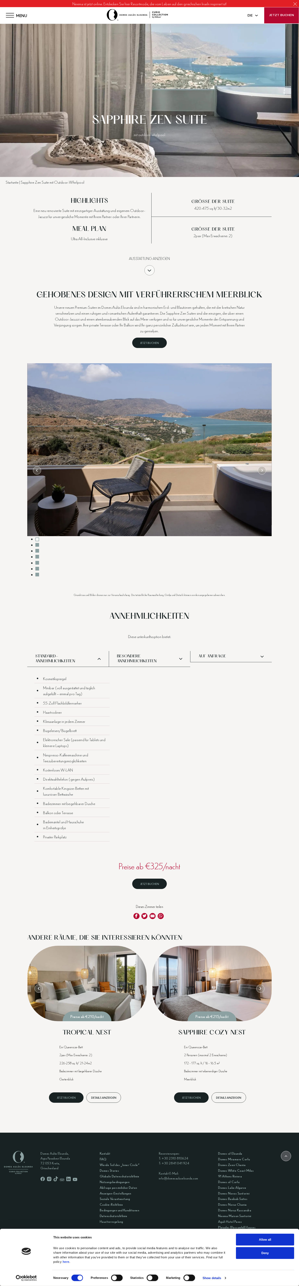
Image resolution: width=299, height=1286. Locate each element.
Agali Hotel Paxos (230, 1221)
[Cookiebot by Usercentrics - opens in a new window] (26, 1278)
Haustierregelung (111, 1221)
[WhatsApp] (161, 916)
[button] (68, 659)
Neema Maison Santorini (234, 1216)
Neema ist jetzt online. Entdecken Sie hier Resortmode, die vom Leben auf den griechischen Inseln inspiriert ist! (149, 3)
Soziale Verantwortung (115, 1199)
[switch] (117, 1278)
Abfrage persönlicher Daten (118, 1187)
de (250, 15)
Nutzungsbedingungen (115, 1182)
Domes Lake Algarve (232, 1187)
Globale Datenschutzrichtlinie (119, 1176)
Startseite (12, 181)
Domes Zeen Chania (232, 1165)
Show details (212, 1278)
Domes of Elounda (230, 1153)
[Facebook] (136, 916)
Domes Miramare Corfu (234, 1159)
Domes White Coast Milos (236, 1170)
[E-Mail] (153, 916)
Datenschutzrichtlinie (113, 1216)
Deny (265, 1252)
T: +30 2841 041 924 (174, 1163)
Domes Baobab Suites (233, 1199)
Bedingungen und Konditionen (119, 1210)
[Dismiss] (295, 4)
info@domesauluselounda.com (178, 1178)
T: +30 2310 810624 (173, 1158)
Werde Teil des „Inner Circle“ (120, 1165)
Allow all (265, 1239)
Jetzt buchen (281, 15)
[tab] (37, 539)
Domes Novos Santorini (234, 1193)
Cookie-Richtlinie (111, 1204)
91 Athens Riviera (230, 1176)
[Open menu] (10, 15)
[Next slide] (262, 470)
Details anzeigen (103, 1097)
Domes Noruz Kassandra (234, 1210)
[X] (144, 916)
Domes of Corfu (229, 1182)
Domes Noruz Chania (232, 1204)
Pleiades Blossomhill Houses (237, 1227)
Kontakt (105, 1153)
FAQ (103, 1159)
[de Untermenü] (256, 15)
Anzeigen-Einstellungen (115, 1193)
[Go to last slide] (37, 470)
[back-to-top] (286, 1156)
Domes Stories (109, 1170)
